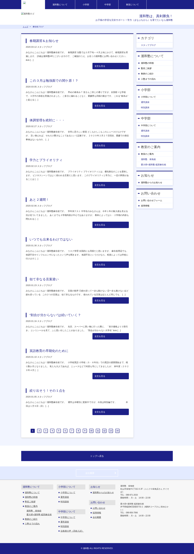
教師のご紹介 (147, 73)
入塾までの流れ (148, 79)
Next (123, 431)
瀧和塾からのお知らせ (151, 182)
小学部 (86, 4)
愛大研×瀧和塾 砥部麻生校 (153, 164)
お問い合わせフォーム (151, 200)
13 (111, 431)
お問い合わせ (99, 508)
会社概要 (89, 473)
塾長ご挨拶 (146, 68)
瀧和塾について (60, 4)
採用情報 (145, 206)
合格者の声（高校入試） (72, 531)
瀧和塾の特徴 (147, 63)
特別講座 (145, 107)
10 (91, 431)
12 (104, 431)
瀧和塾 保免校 (148, 159)
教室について (132, 4)
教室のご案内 (147, 154)
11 (98, 431)
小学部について (148, 97)
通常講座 (145, 102)
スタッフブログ (148, 45)
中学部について (148, 125)
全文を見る (100, 66)
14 (117, 431)
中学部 (107, 4)
